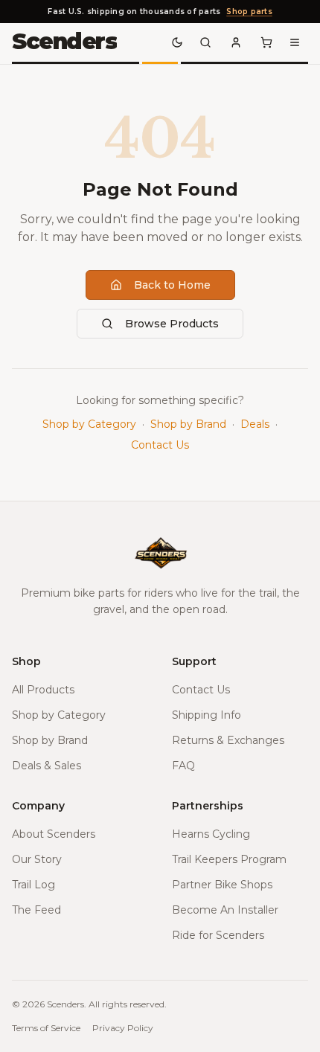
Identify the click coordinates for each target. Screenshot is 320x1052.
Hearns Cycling (211, 834)
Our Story (37, 859)
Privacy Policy (122, 1027)
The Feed (36, 910)
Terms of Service (46, 1027)
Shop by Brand (188, 424)
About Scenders (53, 834)
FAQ (183, 765)
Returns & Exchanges (228, 740)
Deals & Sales (46, 765)
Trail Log (33, 884)
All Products (43, 689)
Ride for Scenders (218, 935)
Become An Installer (225, 910)
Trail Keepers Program (229, 859)
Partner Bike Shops (222, 884)
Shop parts (249, 11)
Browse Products (172, 323)
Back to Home (172, 285)
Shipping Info (206, 715)
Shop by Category (89, 424)
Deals (254, 424)
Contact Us (160, 445)
